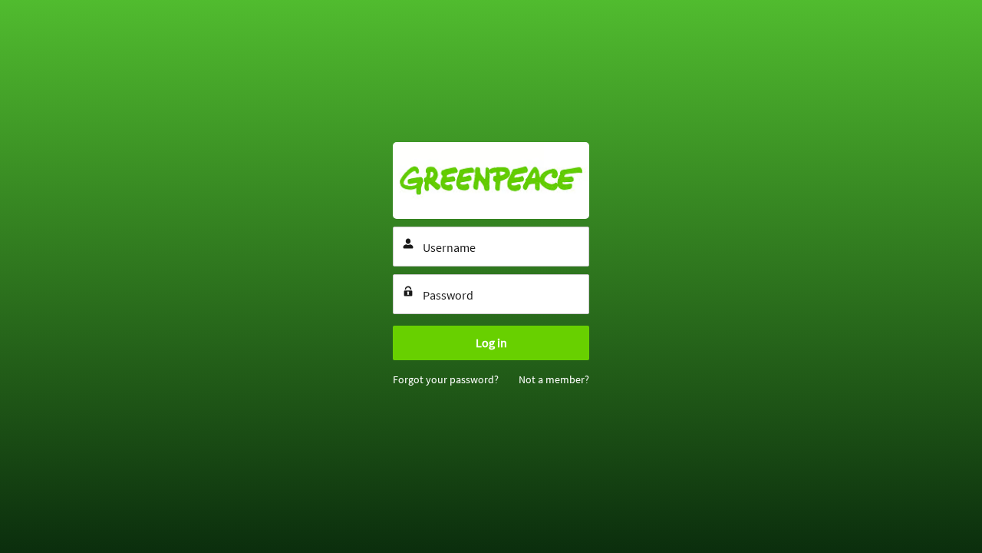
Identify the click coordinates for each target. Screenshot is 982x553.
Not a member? (554, 379)
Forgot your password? (446, 379)
